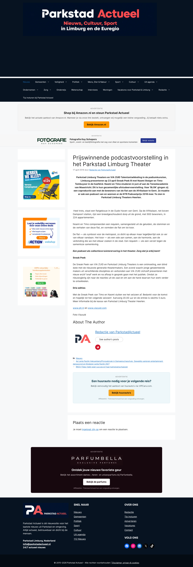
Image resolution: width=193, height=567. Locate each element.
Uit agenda (149, 82)
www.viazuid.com (97, 308)
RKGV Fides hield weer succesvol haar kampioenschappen (102, 367)
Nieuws (26, 82)
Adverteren (130, 521)
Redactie (163, 90)
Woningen (107, 90)
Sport (117, 82)
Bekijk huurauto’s (121, 392)
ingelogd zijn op (90, 429)
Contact (128, 530)
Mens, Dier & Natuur (97, 82)
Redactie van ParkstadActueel (117, 332)
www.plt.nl (78, 308)
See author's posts (109, 339)
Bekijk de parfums (96, 482)
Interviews (93, 90)
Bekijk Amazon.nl (96, 124)
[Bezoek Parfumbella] (96, 460)
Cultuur (132, 82)
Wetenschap (77, 90)
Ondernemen (29, 90)
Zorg (46, 90)
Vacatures (129, 525)
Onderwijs (61, 90)
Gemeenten (40, 82)
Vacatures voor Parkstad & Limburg (134, 90)
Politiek (75, 82)
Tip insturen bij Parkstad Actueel (38, 97)
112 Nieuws (80, 539)
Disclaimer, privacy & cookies (125, 562)
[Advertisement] (96, 58)
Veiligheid (59, 82)
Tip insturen (130, 516)
